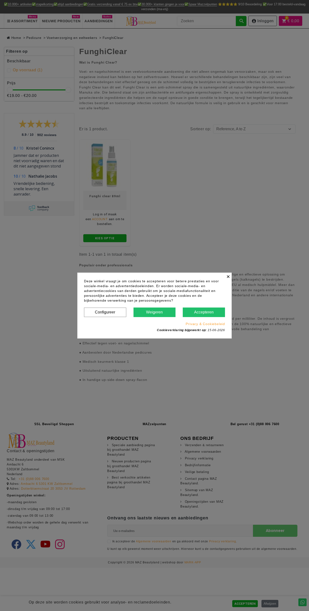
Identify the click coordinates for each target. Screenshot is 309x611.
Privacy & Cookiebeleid (205, 324)
